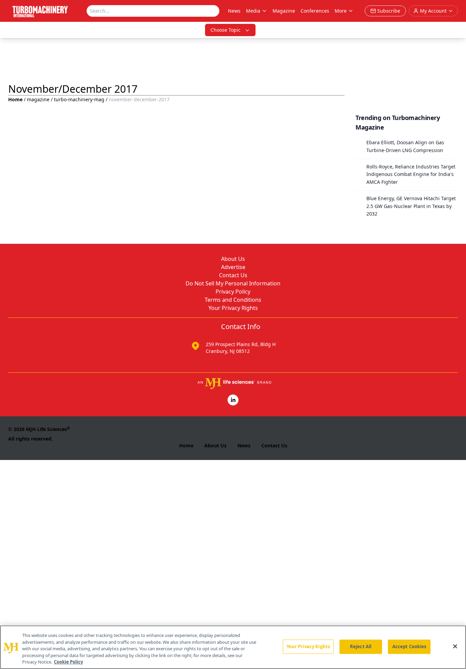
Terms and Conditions (233, 299)
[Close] (455, 646)
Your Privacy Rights (233, 308)
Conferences (315, 11)
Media (253, 11)
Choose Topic (225, 30)
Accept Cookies (409, 646)
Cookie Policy (68, 662)
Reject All (361, 646)
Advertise (233, 267)
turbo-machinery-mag (79, 99)
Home (15, 99)
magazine (38, 99)
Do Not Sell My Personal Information (233, 283)
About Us (233, 259)
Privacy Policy (233, 291)
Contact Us (233, 275)
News (234, 11)
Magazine (284, 11)
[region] (233, 647)
